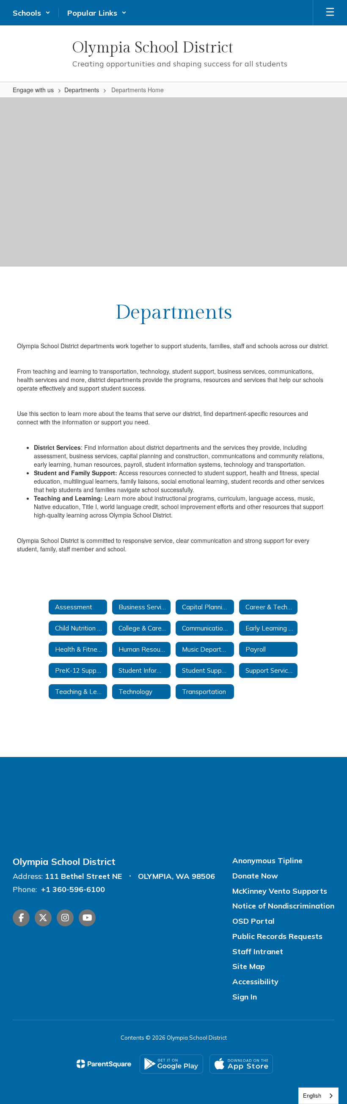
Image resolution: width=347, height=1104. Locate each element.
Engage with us (33, 89)
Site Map (248, 966)
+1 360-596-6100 (73, 889)
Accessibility (255, 981)
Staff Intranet (257, 951)
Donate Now (255, 876)
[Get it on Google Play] (171, 1064)
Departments (81, 89)
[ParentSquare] (103, 1063)
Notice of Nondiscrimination (283, 906)
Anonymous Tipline (267, 860)
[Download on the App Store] (241, 1064)
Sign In (244, 997)
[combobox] (318, 1095)
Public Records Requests (277, 936)
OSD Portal (253, 921)
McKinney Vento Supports (279, 891)
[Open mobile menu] (330, 12)
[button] (31, 12)
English (312, 1095)
